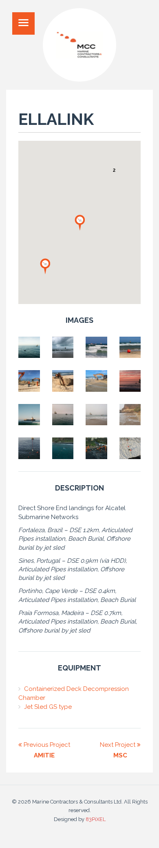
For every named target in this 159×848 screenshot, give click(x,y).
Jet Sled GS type (48, 706)
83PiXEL (96, 819)
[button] (45, 266)
